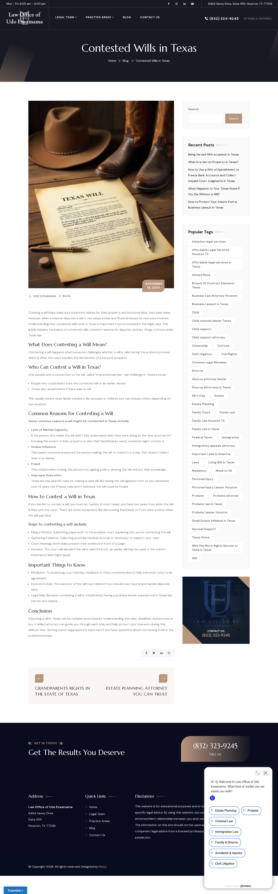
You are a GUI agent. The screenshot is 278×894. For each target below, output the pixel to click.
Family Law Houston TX (208, 421)
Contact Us (150, 17)
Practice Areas (98, 17)
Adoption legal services (209, 242)
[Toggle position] (258, 773)
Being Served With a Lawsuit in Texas (213, 154)
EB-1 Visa (198, 396)
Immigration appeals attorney (213, 446)
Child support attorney (208, 337)
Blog (127, 17)
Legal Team (64, 17)
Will (194, 558)
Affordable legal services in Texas (211, 265)
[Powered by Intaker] (246, 886)
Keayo (103, 867)
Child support (201, 329)
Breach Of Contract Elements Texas (213, 285)
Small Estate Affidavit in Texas (213, 521)
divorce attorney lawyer (209, 379)
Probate (198, 496)
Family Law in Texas (206, 429)
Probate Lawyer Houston (210, 512)
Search (193, 109)
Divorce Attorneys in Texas (211, 387)
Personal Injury (202, 479)
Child (195, 312)
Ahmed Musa (201, 275)
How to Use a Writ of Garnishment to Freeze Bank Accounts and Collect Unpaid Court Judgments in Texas (213, 175)
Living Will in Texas (221, 462)
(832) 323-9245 (224, 18)
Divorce (197, 371)
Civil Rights (229, 354)
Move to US (224, 471)
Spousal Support (204, 529)
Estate (219, 396)
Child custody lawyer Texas (211, 321)
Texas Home (201, 537)
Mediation (199, 471)
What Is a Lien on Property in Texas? (213, 162)
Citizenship (200, 346)
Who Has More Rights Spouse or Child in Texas (215, 548)
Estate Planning (203, 404)
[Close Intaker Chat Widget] (265, 773)
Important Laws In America (211, 454)
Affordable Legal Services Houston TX (210, 252)
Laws (195, 462)
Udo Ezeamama (44, 296)
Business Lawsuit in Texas (210, 304)
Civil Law (223, 346)
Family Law (227, 412)
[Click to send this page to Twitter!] (154, 653)
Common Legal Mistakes (209, 362)
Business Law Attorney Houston (214, 296)
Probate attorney (226, 496)
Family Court (201, 412)
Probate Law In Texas (207, 504)
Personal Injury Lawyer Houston (214, 487)
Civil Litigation (202, 354)
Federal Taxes (202, 437)
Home (93, 807)
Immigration (230, 437)
